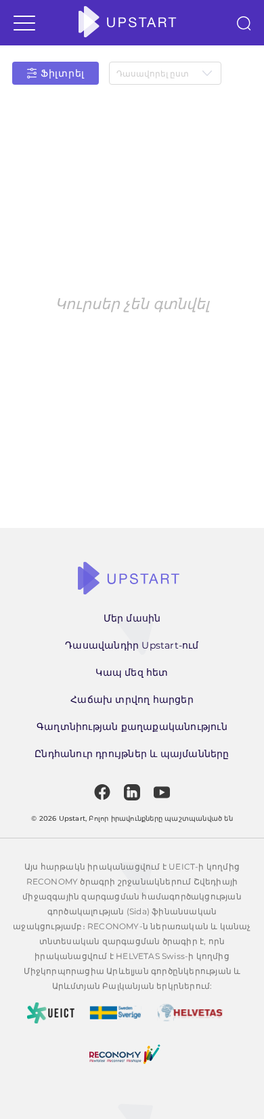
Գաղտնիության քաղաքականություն (132, 726)
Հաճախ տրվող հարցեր (132, 699)
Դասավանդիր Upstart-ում (131, 645)
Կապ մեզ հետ (131, 672)
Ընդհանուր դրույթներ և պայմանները (132, 754)
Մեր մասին (132, 618)
